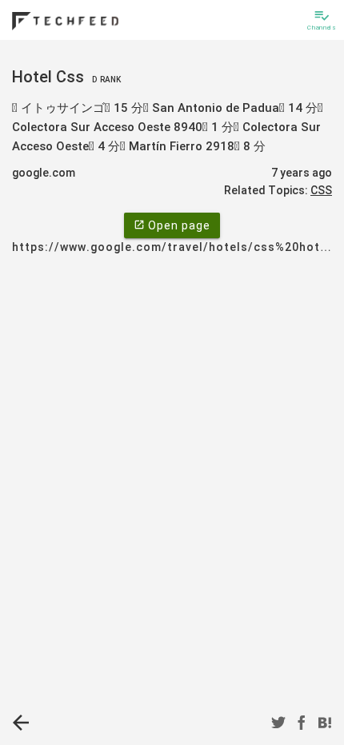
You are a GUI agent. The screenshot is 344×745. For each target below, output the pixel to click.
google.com (43, 172)
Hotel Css (66, 76)
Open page (172, 225)
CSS (321, 190)
